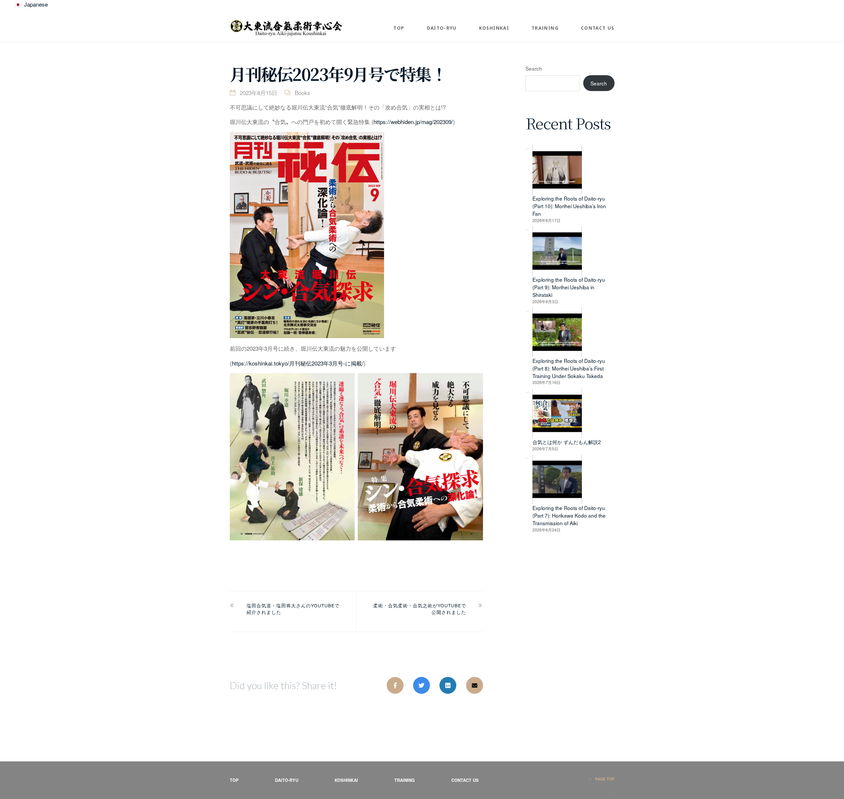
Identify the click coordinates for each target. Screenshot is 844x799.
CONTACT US (598, 28)
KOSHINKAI (494, 28)
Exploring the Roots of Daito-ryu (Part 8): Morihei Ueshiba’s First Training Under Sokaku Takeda (568, 368)
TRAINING (544, 28)
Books (302, 92)
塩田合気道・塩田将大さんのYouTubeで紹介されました (293, 608)
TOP (398, 28)
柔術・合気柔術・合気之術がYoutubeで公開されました (419, 608)
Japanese (36, 4)
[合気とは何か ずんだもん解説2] (557, 413)
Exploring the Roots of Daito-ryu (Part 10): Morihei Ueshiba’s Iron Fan (569, 206)
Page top (604, 779)
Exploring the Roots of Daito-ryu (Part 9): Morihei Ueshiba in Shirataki (568, 287)
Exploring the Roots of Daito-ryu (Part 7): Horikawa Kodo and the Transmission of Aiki (569, 515)
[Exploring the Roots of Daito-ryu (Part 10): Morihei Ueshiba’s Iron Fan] (557, 170)
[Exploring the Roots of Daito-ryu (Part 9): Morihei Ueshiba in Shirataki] (557, 251)
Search (534, 68)
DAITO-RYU (442, 28)
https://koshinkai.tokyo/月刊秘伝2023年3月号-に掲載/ (298, 363)
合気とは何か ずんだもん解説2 (566, 441)
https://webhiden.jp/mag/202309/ (413, 121)
